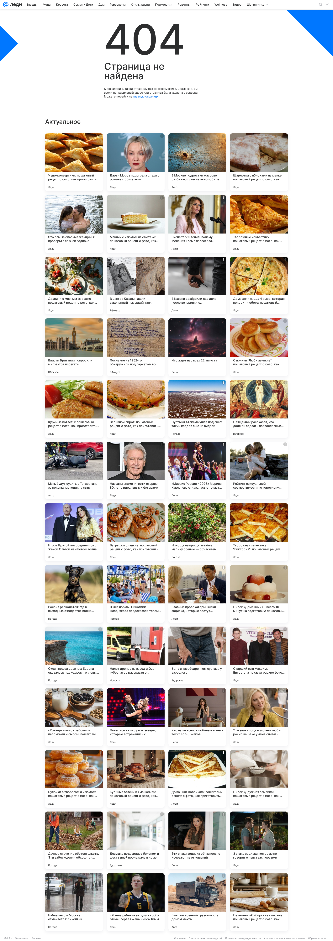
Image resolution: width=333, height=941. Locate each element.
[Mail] (5, 4)
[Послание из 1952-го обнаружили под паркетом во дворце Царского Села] (136, 347)
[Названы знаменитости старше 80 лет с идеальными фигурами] (136, 470)
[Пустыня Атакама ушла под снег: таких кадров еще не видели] (197, 409)
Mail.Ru (8, 938)
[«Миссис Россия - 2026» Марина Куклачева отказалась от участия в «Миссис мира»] (197, 470)
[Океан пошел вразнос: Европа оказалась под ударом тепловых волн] (74, 655)
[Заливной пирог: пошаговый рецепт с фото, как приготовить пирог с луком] (136, 409)
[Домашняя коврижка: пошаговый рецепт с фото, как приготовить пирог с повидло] (197, 779)
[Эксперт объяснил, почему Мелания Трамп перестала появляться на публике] (197, 224)
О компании (21, 938)
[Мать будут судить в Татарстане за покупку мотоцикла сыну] (74, 470)
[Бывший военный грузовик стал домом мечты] (197, 902)
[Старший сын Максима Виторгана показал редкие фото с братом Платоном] (259, 655)
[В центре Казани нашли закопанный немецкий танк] (136, 285)
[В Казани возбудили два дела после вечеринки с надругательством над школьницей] (197, 285)
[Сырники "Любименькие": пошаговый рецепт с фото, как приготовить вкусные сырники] (259, 347)
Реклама (36, 938)
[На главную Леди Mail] (15, 4)
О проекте (180, 938)
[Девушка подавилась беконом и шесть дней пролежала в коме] (136, 840)
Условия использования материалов (284, 938)
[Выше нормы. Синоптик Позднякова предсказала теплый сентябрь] (136, 594)
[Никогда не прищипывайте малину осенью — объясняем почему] (197, 532)
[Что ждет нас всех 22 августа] (197, 347)
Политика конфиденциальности (243, 938)
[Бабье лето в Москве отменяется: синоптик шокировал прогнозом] (74, 902)
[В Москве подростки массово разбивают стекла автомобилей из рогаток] (197, 162)
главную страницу (145, 96)
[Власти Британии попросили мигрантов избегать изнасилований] (74, 347)
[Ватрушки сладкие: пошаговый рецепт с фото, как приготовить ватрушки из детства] (136, 532)
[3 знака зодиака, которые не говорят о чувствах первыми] (259, 840)
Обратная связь (317, 938)
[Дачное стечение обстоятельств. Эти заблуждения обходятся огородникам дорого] (74, 840)
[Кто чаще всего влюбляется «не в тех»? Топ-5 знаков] (197, 717)
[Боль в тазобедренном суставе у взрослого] (197, 655)
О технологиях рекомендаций (205, 938)
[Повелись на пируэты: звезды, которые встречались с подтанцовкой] (136, 717)
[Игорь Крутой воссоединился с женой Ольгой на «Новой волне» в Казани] (74, 532)
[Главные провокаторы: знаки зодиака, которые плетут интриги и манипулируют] (197, 594)
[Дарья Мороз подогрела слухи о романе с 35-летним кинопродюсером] (136, 162)
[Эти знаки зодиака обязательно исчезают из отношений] (197, 840)
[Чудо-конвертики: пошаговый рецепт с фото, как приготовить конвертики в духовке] (74, 162)
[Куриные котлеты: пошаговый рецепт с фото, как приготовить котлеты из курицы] (74, 409)
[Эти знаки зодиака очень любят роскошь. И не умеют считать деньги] (259, 717)
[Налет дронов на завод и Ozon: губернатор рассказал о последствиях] (136, 655)
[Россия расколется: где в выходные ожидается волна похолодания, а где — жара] (74, 594)
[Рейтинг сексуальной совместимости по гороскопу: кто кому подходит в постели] (259, 470)
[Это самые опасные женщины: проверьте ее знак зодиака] (74, 224)
